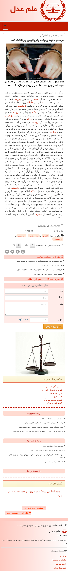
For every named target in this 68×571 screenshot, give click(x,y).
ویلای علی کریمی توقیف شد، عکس (51, 418)
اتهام (45, 236)
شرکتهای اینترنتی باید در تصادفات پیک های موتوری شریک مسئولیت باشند (38, 431)
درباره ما (63, 556)
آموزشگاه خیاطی (54, 386)
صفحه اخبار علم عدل (33, 508)
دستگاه (42, 491)
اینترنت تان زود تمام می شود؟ (53, 446)
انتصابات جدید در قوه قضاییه (53, 461)
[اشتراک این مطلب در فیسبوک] (17, 251)
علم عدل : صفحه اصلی (17, 513)
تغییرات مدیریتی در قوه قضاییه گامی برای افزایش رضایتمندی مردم (40, 261)
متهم (36, 99)
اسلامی (50, 491)
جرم (60, 495)
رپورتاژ (29, 491)
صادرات (38, 214)
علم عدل (23, 9)
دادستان (15, 188)
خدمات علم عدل (60, 568)
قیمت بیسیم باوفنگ (53, 400)
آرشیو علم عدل (60, 564)
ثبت (35, 491)
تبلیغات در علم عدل (59, 560)
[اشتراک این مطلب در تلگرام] (23, 251)
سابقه (53, 132)
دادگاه (30, 102)
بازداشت (22, 106)
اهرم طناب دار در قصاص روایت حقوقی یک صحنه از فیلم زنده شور (40, 269)
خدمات (21, 491)
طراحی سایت (55, 393)
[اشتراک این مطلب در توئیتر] (12, 251)
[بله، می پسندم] (32, 245)
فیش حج (58, 396)
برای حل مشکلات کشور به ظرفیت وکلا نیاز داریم (47, 450)
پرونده (18, 99)
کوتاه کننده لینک (54, 403)
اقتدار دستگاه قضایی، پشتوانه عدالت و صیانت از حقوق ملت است (41, 427)
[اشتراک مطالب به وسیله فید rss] (7, 251)
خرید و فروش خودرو (52, 390)
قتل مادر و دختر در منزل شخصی (52, 265)
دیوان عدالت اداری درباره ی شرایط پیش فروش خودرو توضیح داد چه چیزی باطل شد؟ (36, 456)
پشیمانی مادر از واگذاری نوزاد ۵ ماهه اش (48, 274)
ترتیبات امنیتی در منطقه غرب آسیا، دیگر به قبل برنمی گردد (43, 423)
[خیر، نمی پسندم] (18, 245)
